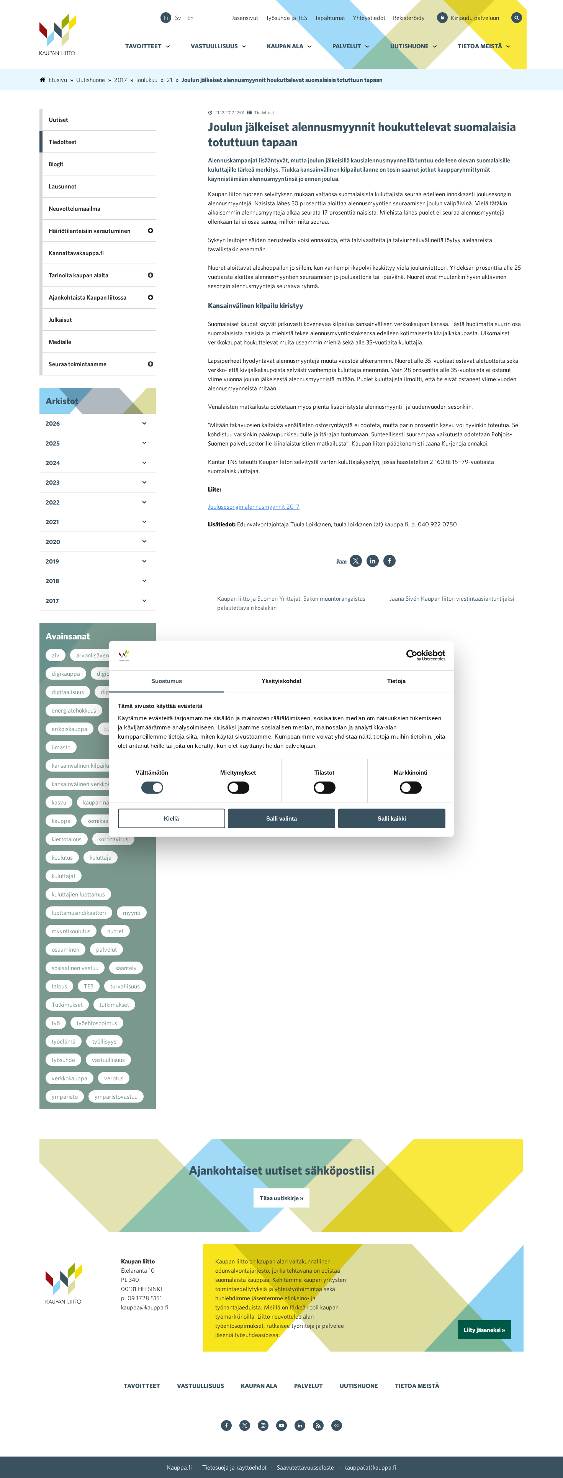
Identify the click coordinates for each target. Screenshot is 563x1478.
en (190, 17)
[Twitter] (356, 561)
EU (107, 728)
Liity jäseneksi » (484, 1329)
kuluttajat (63, 875)
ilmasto (61, 747)
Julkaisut (60, 319)
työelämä (63, 1041)
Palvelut (346, 46)
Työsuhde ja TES (286, 17)
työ (56, 1022)
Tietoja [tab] (396, 681)
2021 (52, 521)
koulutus (62, 857)
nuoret (115, 930)
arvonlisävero (93, 655)
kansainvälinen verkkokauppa (89, 783)
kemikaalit (100, 820)
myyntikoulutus (71, 930)
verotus (113, 1078)
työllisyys (104, 1041)
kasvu (59, 802)
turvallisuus (125, 986)
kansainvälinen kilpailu (80, 765)
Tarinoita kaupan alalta (78, 275)
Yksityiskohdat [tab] (281, 681)
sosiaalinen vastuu (75, 967)
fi (166, 17)
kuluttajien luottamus (78, 894)
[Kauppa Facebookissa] (226, 1426)
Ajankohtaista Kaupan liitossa (87, 297)
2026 (53, 423)
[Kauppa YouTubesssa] (281, 1426)
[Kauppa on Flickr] (336, 1426)
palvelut (106, 949)
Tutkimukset (67, 1004)
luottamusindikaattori (79, 912)
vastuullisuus (108, 1059)
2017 (52, 600)
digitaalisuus (68, 691)
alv (55, 655)
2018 (52, 580)
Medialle (60, 341)
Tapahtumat (330, 17)
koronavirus (113, 839)
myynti (132, 912)
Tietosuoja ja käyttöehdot (234, 1467)
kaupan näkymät (104, 802)
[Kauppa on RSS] (318, 1426)
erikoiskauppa (69, 728)
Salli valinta (281, 818)
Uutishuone (409, 46)
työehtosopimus (97, 1022)
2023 (53, 482)
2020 (53, 541)
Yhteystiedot (369, 17)
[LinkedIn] (373, 561)
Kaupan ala (285, 46)
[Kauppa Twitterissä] (244, 1426)
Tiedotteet (264, 112)
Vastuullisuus (214, 46)
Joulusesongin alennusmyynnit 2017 (254, 506)
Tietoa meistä (480, 46)
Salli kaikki (392, 818)
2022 (53, 502)
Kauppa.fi (179, 1467)
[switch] (238, 788)
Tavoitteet (143, 46)
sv (178, 17)
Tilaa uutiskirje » (281, 1198)
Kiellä (171, 818)
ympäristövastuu (116, 1096)
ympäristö (65, 1096)
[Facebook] (389, 561)
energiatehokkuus (74, 710)
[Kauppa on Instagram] (263, 1426)
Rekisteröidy (409, 17)
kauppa (61, 820)
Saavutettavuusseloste (305, 1467)
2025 (53, 443)
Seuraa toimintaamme (77, 363)
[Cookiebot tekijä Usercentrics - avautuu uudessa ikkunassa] (411, 655)
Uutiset (58, 119)
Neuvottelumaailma (74, 208)
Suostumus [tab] (166, 681)
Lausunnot (63, 186)
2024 (53, 462)
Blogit (56, 164)
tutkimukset (114, 1004)
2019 (52, 561)
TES (88, 986)
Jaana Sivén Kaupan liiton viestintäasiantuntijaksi (452, 598)
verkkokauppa (69, 1078)
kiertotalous (67, 839)
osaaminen (65, 949)
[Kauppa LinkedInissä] (300, 1426)
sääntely (126, 967)
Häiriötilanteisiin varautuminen (90, 230)
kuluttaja (100, 857)
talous (59, 986)
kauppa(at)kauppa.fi (370, 1467)
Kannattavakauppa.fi (76, 252)
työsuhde (63, 1059)
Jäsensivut (245, 17)
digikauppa (66, 673)
